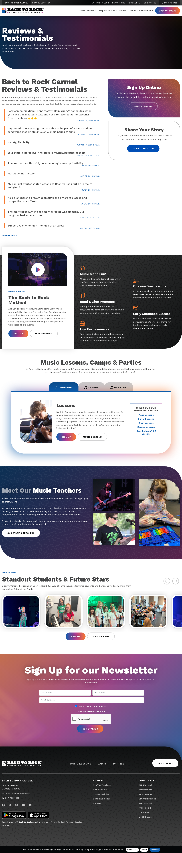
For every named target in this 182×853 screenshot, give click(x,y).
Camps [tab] (93, 387)
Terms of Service (74, 822)
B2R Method (145, 785)
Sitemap (6, 825)
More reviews (9, 235)
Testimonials (145, 789)
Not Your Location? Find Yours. (16, 793)
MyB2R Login (103, 3)
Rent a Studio (146, 803)
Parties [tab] (120, 387)
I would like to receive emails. (92, 706)
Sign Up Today (167, 10)
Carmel (98, 780)
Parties (112, 10)
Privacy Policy (57, 822)
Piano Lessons (146, 415)
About (132, 10)
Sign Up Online (143, 106)
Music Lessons (86, 10)
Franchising (118, 3)
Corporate (146, 780)
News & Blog (145, 794)
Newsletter (134, 3)
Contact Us (150, 3)
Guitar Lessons (146, 419)
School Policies (101, 794)
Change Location (41, 3)
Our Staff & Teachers (21, 533)
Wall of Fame (146, 10)
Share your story (143, 148)
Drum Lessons (146, 423)
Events (122, 10)
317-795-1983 (170, 3)
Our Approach (43, 333)
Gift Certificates (147, 798)
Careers (97, 803)
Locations (144, 812)
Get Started (165, 763)
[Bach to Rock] (23, 10)
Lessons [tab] (65, 387)
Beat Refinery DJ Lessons (146, 432)
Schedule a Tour (101, 798)
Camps (101, 10)
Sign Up (18, 333)
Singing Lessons (146, 427)
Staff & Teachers (102, 785)
